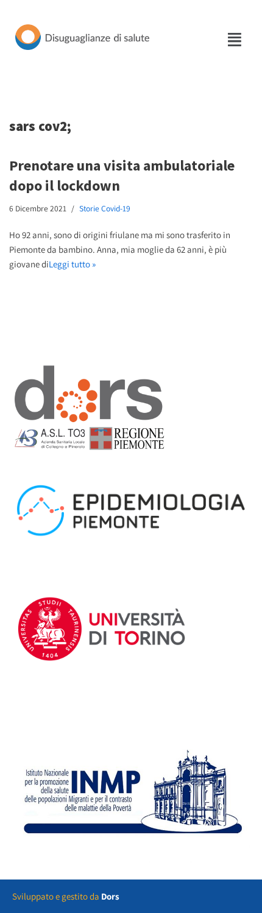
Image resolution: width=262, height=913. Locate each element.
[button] (235, 39)
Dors (110, 896)
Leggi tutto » (72, 264)
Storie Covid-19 (104, 208)
